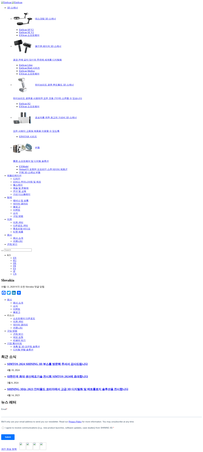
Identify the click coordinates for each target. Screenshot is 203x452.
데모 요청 (18, 337)
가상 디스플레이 (21, 194)
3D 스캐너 (12, 7)
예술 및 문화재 (21, 188)
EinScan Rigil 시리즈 (29, 68)
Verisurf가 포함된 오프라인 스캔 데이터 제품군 (43, 169)
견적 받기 (12, 244)
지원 (9, 219)
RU (14, 260)
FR (14, 266)
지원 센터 (18, 222)
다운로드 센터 (20, 225)
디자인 (16, 178)
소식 (15, 213)
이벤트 (16, 210)
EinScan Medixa (27, 71)
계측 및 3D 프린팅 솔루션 (26, 346)
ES (14, 268)
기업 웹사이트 (14, 343)
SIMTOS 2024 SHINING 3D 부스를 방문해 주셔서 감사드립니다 (47, 364)
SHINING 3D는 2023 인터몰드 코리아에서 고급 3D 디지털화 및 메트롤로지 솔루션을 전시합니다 (67, 389)
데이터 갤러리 (20, 203)
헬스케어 (18, 185)
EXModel (23, 166)
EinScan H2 (24, 103)
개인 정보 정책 (9, 449)
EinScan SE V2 (26, 32)
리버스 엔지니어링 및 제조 (27, 182)
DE (14, 263)
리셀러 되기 (19, 340)
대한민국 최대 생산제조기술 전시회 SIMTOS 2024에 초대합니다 (47, 376)
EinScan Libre (26, 65)
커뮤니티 (18, 241)
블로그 (16, 207)
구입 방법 (18, 216)
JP (14, 271)
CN (14, 274)
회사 (9, 235)
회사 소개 (18, 238)
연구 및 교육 (19, 191)
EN (14, 258)
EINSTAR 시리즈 (28, 136)
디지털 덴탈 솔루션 (23, 349)
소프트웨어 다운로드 (24, 318)
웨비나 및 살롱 (21, 200)
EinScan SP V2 (26, 29)
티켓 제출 (18, 232)
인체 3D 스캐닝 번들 (29, 172)
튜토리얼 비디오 (21, 228)
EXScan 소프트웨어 (29, 35)
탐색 (9, 197)
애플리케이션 (14, 175)
